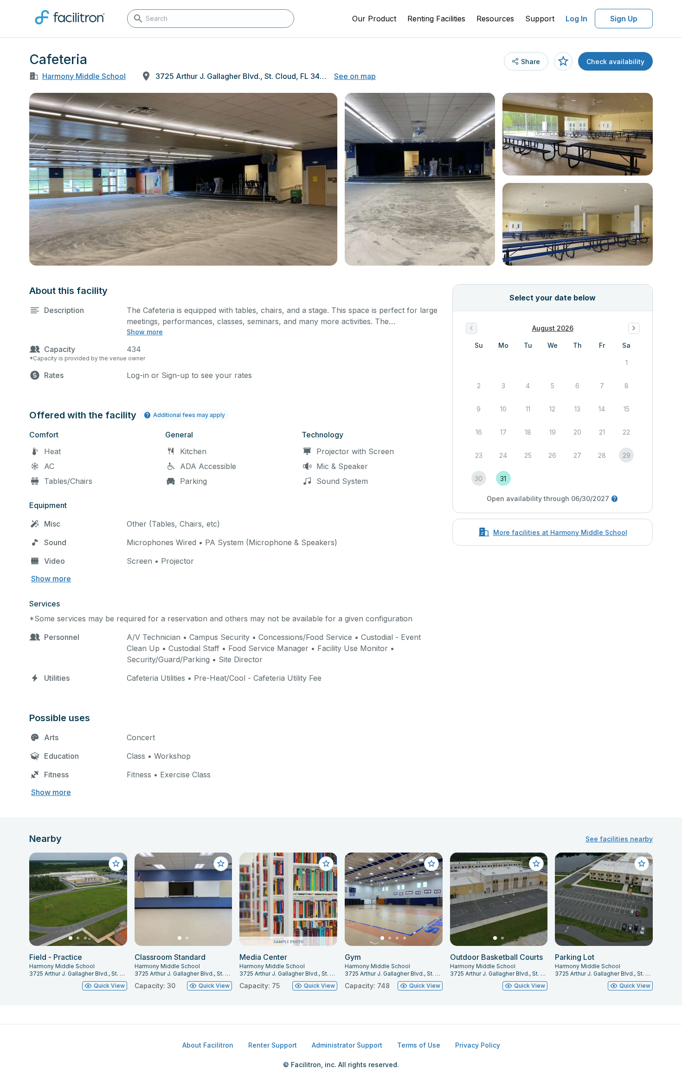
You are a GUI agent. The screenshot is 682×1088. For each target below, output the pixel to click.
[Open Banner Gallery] (183, 179)
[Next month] (633, 328)
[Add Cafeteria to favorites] (563, 61)
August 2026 (552, 328)
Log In (576, 18)
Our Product (374, 18)
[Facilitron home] (69, 27)
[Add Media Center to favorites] (326, 863)
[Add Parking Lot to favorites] (641, 863)
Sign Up (623, 18)
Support (539, 18)
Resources (495, 18)
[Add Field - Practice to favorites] (116, 863)
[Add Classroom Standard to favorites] (220, 863)
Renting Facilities (436, 18)
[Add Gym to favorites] (431, 863)
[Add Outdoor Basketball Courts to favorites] (536, 863)
